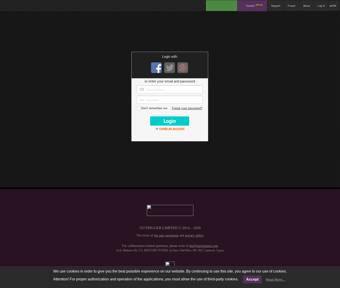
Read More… (275, 279)
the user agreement (166, 235)
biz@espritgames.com (203, 246)
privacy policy (194, 235)
